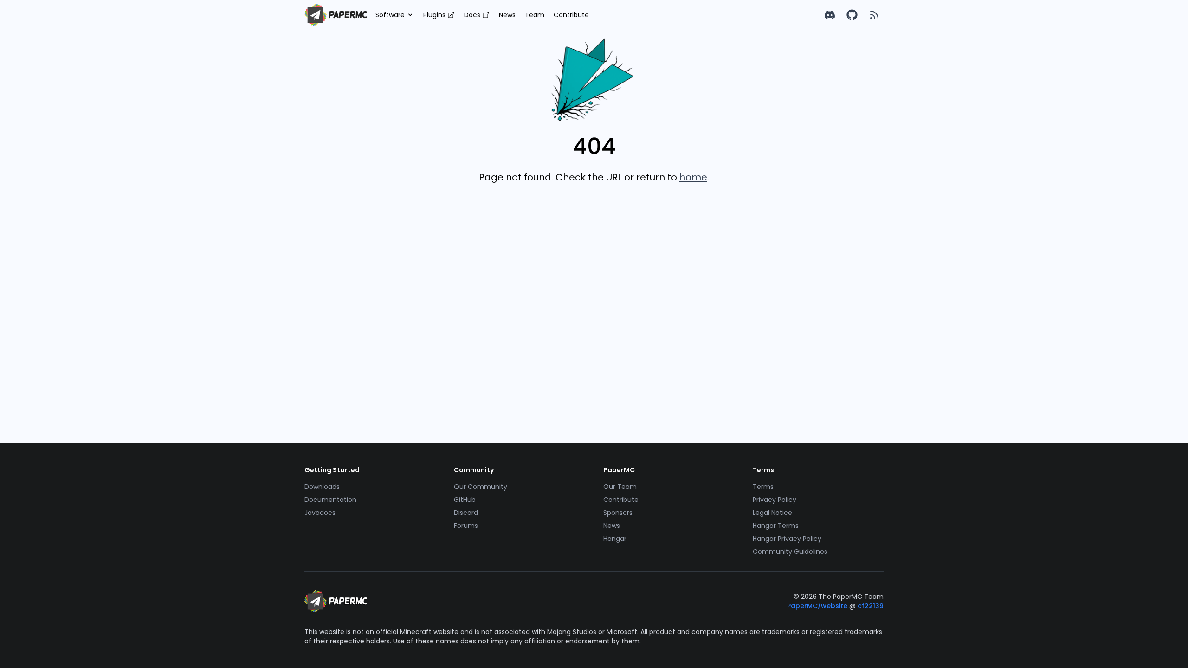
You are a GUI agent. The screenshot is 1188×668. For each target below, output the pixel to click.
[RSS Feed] (874, 15)
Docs (472, 14)
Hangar (614, 538)
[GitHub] (852, 15)
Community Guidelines (790, 551)
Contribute (571, 14)
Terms (763, 486)
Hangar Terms (776, 525)
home (693, 177)
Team (534, 14)
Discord (466, 512)
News (507, 14)
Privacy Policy (774, 499)
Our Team (620, 486)
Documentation (330, 499)
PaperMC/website (818, 605)
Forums (466, 525)
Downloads (322, 486)
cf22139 (871, 605)
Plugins (434, 14)
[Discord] (829, 15)
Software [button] (390, 14)
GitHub (465, 499)
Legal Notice (772, 512)
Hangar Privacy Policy (787, 538)
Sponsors (618, 512)
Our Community (480, 486)
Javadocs (320, 512)
